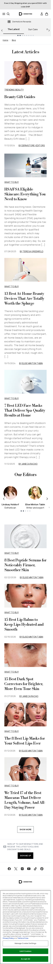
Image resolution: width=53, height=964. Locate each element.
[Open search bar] (8, 14)
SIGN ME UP (25, 855)
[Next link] (49, 30)
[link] (42, 14)
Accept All (25, 959)
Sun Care (33, 29)
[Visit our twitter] (16, 868)
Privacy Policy (8, 938)
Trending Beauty (14, 89)
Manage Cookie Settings (25, 943)
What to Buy (11, 182)
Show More (26, 829)
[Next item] (47, 499)
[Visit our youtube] (29, 868)
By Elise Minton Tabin (31, 363)
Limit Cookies (25, 951)
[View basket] (46, 14)
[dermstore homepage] (25, 14)
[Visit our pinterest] (42, 868)
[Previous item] (4, 499)
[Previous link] (2, 30)
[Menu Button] (3, 14)
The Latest (14, 29)
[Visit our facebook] (9, 868)
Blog (14, 40)
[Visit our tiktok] (35, 868)
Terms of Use (22, 938)
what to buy (11, 553)
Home (5, 40)
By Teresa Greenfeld (31, 251)
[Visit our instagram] (22, 868)
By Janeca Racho (28, 463)
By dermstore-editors (32, 145)
